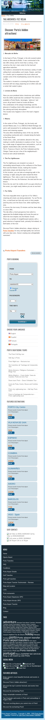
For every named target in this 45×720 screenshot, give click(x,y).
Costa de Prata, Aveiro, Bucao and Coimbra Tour (23, 384)
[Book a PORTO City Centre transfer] (11, 417)
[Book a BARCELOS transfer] (11, 509)
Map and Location (9, 586)
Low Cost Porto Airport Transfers (30, 715)
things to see (7, 656)
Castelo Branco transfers (28, 630)
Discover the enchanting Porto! (13, 691)
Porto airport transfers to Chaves (17, 647)
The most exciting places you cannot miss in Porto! (20, 703)
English (13, 333)
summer (25, 653)
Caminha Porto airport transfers (17, 629)
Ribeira (18, 654)
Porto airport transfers (16, 640)
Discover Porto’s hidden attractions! (16, 31)
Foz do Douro (20, 634)
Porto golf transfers (9, 579)
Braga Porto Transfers (22, 627)
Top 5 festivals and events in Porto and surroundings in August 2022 (21, 699)
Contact (5, 611)
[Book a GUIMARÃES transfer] (11, 478)
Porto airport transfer (28, 637)
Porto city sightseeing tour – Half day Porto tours (23, 390)
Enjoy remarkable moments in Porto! (15, 694)
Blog (4, 608)
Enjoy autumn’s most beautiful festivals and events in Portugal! (21, 677)
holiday (29, 634)
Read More (36, 253)
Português (14, 344)
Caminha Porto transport (33, 629)
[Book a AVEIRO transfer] (11, 494)
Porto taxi (16, 651)
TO (10, 279)
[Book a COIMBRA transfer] (11, 463)
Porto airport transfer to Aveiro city (21, 648)
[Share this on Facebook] (12, 664)
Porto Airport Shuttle (10, 572)
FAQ (4, 564)
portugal (9, 653)
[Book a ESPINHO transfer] (11, 448)
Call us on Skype (22, 540)
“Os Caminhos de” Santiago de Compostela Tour (23, 365)
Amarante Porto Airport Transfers (26, 622)
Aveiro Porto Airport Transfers (17, 624)
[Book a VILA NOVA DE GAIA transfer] (11, 432)
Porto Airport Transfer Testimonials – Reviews (18, 582)
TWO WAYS (13, 305)
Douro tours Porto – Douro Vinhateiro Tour (22, 380)
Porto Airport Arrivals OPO (12, 600)
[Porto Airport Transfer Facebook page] (5, 3)
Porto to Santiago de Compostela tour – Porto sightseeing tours (22, 395)
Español (13, 337)
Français (13, 341)
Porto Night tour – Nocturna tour (19, 361)
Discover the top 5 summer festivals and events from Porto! (21, 686)
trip (19, 656)
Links (5, 590)
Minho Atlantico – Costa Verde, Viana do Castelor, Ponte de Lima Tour (22, 376)
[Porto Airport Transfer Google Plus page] (10, 3)
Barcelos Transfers (27, 626)
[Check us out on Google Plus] (9, 668)
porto (13, 637)
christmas (25, 632)
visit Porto (25, 656)
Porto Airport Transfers (15, 251)
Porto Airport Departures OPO (13, 597)
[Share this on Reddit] (11, 666)
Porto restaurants (9, 593)
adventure (9, 622)
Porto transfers (28, 650)
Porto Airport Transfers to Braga (24, 642)
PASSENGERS (14, 295)
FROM (11, 269)
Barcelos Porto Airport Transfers (12, 626)
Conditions (6, 568)
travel (15, 656)
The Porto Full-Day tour (16, 354)
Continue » (22, 321)
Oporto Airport (7, 557)
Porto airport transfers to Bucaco (25, 644)
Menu (22, 13)
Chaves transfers (17, 632)
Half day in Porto (14, 358)
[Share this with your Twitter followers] (21, 668)
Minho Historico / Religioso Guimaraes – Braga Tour (22, 371)
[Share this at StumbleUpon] (30, 666)
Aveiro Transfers (31, 624)
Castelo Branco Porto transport (12, 630)
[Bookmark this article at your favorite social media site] (29, 664)
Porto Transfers (8, 561)
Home (3, 15)
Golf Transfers (8, 575)
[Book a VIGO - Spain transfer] (11, 524)
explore (11, 634)
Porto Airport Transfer (10, 604)
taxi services (35, 654)
